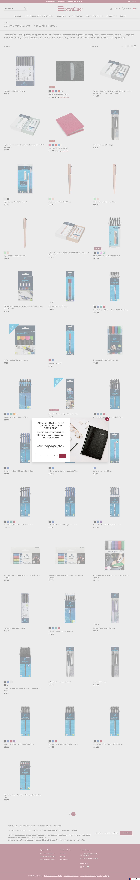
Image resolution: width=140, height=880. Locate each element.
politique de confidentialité (55, 447)
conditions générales (44, 446)
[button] (134, 879)
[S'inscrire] (62, 456)
